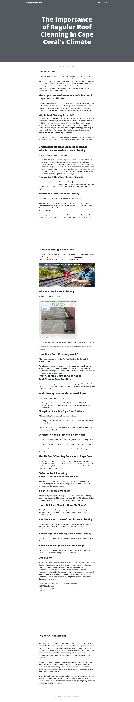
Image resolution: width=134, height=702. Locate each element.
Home (98, 2)
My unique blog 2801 (34, 2)
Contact (105, 2)
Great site (78, 257)
